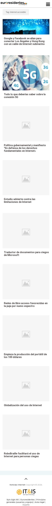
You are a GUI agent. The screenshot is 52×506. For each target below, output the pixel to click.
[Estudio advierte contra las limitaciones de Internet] (26, 179)
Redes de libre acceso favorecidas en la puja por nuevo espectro (26, 305)
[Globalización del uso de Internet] (26, 385)
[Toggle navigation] (48, 4)
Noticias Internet (17, 485)
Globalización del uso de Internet (23, 405)
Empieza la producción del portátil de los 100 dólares (25, 356)
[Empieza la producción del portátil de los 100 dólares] (26, 334)
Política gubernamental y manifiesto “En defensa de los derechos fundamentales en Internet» (25, 148)
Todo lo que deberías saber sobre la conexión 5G (25, 96)
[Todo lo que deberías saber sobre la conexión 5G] (26, 74)
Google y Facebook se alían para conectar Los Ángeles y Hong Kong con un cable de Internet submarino (24, 41)
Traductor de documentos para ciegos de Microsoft (26, 254)
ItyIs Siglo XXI (13, 500)
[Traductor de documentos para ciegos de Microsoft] (26, 232)
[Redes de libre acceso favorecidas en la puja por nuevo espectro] (26, 283)
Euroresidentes (27, 500)
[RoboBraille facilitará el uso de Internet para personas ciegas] (26, 433)
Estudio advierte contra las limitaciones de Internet (19, 200)
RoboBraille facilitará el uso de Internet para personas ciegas (22, 455)
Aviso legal (39, 502)
